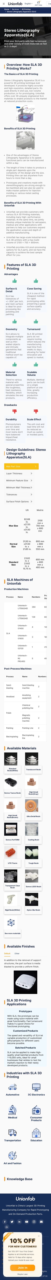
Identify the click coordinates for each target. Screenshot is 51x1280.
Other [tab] (17, 953)
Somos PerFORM (12, 840)
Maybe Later (23, 1274)
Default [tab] (7, 953)
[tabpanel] (25, 976)
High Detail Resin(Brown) (12, 816)
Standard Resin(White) (12, 770)
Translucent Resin (33, 770)
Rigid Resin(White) (12, 910)
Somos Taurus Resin (12, 793)
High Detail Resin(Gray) (33, 793)
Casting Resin (33, 840)
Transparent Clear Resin (12, 887)
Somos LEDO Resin (33, 887)
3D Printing (26, 9)
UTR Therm (12, 863)
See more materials (12, 933)
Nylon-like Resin (33, 910)
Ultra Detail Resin (33, 816)
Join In (22, 1267)
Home (6, 9)
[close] (39, 1236)
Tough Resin (34, 863)
